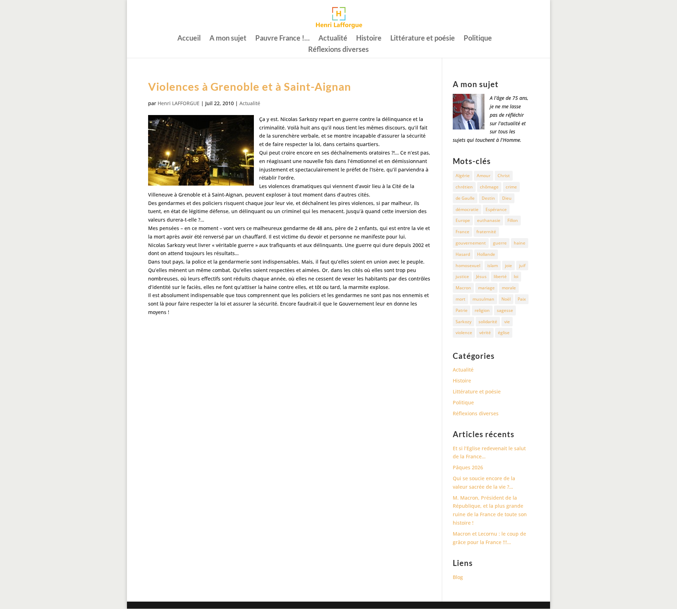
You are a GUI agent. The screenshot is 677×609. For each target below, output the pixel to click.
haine (519, 243)
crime (511, 187)
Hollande (486, 254)
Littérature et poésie (422, 38)
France (462, 232)
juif (522, 266)
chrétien (464, 187)
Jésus (481, 276)
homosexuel (468, 266)
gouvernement (471, 243)
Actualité (332, 38)
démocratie (467, 209)
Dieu (507, 198)
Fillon (512, 220)
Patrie (462, 310)
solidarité (487, 322)
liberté (500, 276)
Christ (504, 176)
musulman (483, 299)
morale (509, 288)
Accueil (189, 38)
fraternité (486, 232)
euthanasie (488, 220)
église (504, 333)
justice (462, 276)
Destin (488, 198)
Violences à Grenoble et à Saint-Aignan (249, 86)
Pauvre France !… (282, 38)
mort (460, 299)
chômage (489, 187)
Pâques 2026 (468, 467)
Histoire (369, 38)
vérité (485, 333)
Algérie (463, 176)
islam (492, 266)
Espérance (496, 209)
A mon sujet (227, 38)
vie (507, 322)
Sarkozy (463, 322)
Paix (522, 299)
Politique (478, 38)
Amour (483, 176)
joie (508, 266)
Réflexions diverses (338, 50)
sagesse (505, 310)
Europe (463, 220)
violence (464, 333)
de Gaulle (465, 198)
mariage (486, 288)
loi (516, 276)
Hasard (463, 254)
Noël (506, 299)
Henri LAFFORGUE (179, 103)
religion (482, 310)
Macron (463, 288)
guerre (500, 243)
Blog (458, 577)
